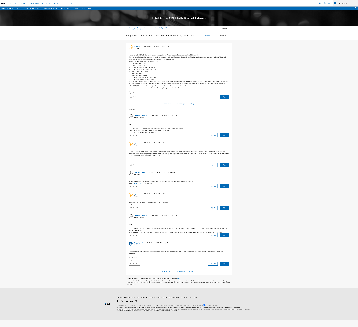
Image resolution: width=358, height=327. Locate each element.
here (180, 285)
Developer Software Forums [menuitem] (33, 8)
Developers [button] (45, 3)
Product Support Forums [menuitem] (52, 8)
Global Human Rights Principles (231, 316)
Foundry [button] (66, 3)
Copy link (213, 138)
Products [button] (13, 3)
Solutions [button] (34, 3)
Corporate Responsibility (171, 304)
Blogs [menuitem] (80, 8)
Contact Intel (135, 304)
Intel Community (131, 28)
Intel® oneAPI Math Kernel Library (135, 30)
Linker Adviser (140, 188)
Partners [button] (56, 3)
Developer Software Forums (146, 28)
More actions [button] (223, 36)
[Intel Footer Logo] (107, 311)
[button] (228, 47)
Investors (153, 304)
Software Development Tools (164, 28)
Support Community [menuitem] (7, 8)
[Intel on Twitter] (122, 308)
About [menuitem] (19, 8)
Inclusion (184, 304)
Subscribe (208, 36)
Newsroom (144, 304)
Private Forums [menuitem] (90, 8)
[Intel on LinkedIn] (126, 308)
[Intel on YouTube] (131, 308)
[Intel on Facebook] (117, 308)
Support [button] (23, 3)
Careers (159, 304)
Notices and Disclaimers (150, 316)
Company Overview (123, 304)
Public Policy (192, 304)
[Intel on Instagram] (136, 308)
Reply (224, 99)
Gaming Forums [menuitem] (69, 8)
